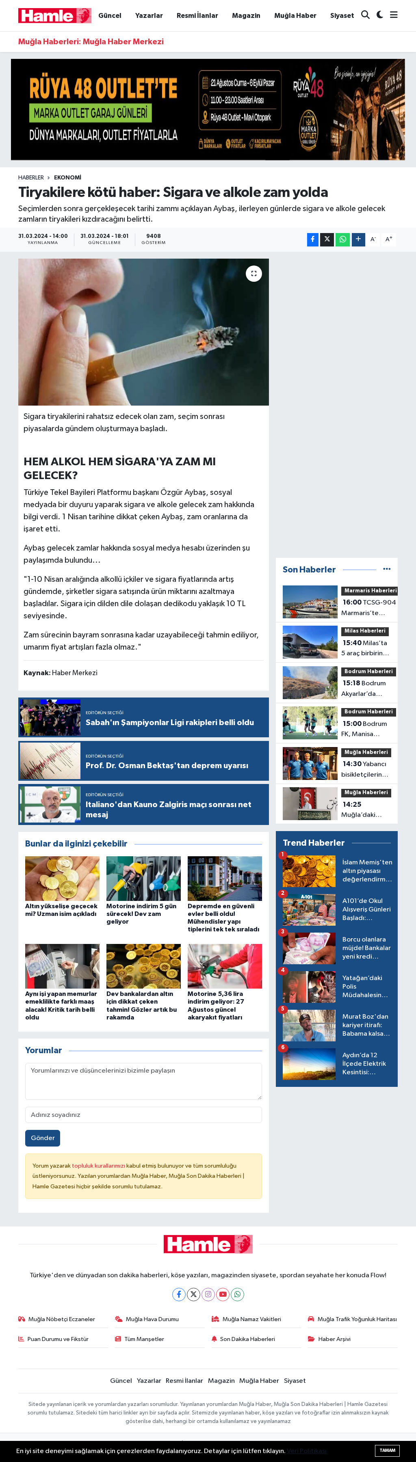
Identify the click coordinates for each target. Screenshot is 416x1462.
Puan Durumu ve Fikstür (58, 1339)
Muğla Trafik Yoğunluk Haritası (357, 1319)
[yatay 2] (208, 109)
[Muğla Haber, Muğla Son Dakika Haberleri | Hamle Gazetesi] (54, 15)
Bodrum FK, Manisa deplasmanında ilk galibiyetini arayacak (368, 730)
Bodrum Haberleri (368, 671)
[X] (193, 1294)
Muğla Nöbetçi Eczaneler (61, 1319)
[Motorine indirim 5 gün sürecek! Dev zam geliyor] (143, 878)
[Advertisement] (336, 405)
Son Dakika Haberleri (247, 1339)
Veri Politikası (307, 1451)
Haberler (31, 178)
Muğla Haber (295, 15)
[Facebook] (179, 1294)
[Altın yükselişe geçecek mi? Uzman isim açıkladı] (62, 878)
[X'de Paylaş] (327, 239)
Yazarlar (149, 15)
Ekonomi (67, 178)
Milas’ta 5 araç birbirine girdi (364, 649)
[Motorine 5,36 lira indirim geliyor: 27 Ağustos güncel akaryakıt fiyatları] (225, 966)
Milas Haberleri (365, 631)
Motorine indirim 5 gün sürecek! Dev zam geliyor (141, 914)
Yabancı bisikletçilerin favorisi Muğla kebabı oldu (363, 770)
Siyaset (342, 15)
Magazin (246, 15)
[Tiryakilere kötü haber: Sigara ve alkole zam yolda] (143, 332)
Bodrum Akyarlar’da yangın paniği (363, 689)
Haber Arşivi (334, 1339)
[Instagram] (208, 1294)
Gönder (43, 1138)
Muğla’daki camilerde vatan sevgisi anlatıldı (366, 811)
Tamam (387, 1450)
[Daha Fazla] (358, 239)
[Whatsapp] (237, 1294)
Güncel (109, 15)
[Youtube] (223, 1294)
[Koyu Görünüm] (376, 15)
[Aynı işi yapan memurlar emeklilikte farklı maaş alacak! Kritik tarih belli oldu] (62, 966)
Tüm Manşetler (144, 1339)
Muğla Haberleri (366, 752)
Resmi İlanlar (197, 15)
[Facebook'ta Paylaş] (312, 239)
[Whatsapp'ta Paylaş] (343, 239)
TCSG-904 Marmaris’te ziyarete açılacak (368, 608)
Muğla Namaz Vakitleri (252, 1319)
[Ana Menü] (390, 15)
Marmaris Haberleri (370, 591)
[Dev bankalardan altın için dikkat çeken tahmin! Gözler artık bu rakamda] (143, 966)
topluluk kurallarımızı (99, 1166)
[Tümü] (387, 569)
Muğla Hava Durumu (152, 1319)
